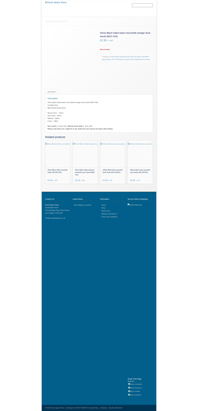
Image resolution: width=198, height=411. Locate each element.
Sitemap (104, 408)
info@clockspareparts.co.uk (55, 218)
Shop (70, 14)
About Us (60, 14)
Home (49, 14)
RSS (150, 407)
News (92, 14)
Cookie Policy (93, 408)
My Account (106, 211)
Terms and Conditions (109, 217)
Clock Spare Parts (57, 408)
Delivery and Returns (109, 214)
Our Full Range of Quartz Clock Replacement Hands (131, 59)
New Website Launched (82, 205)
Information (81, 14)
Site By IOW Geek (115, 408)
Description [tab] (52, 92)
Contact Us (103, 14)
